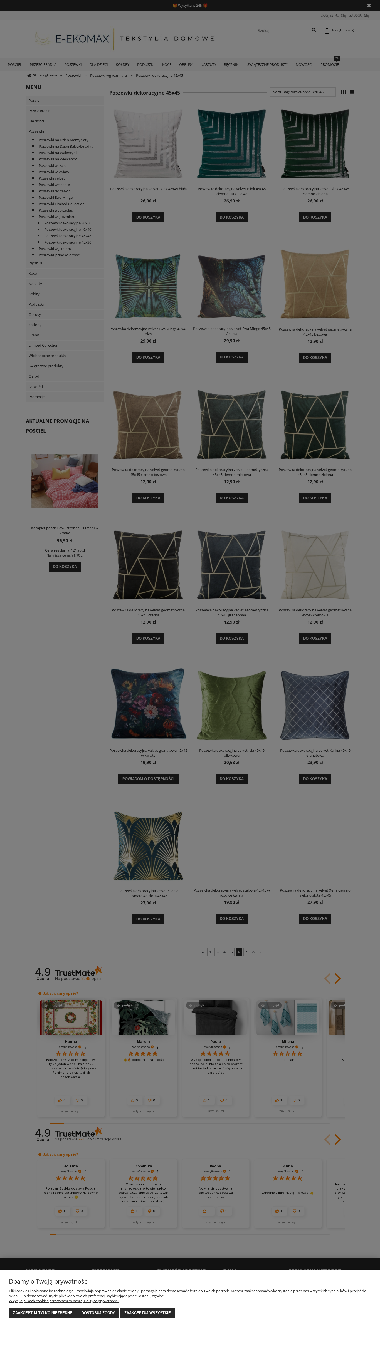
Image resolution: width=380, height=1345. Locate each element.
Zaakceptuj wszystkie (147, 1313)
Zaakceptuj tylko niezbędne (42, 1313)
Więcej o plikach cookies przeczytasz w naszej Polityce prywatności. (64, 1300)
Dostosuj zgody (98, 1313)
